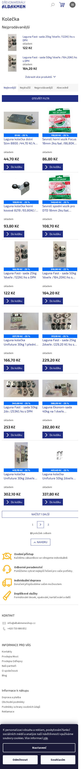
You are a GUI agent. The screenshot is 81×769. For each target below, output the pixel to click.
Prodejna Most (10, 656)
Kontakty (7, 652)
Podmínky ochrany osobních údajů (21, 707)
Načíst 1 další (40, 514)
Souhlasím (58, 760)
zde (45, 738)
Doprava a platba (11, 697)
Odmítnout (20, 760)
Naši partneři (9, 666)
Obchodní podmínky (13, 702)
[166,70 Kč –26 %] (21, 254)
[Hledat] (53, 4)
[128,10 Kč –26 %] (21, 187)
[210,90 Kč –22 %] (59, 254)
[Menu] (72, 4)
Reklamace (8, 712)
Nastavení (39, 748)
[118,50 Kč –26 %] (59, 120)
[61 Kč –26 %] (21, 120)
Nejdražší (25, 88)
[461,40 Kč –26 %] (59, 455)
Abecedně (62, 88)
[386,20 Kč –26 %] (59, 388)
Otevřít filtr (40, 98)
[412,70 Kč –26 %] (21, 455)
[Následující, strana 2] (40, 524)
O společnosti (10, 671)
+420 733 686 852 (17, 628)
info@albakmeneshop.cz (21, 623)
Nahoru (42, 542)
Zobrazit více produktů (38, 76)
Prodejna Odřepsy (12, 661)
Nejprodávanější (43, 88)
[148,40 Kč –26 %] (59, 187)
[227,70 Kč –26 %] (21, 321)
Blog (4, 675)
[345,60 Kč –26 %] (21, 388)
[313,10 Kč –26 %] (59, 321)
